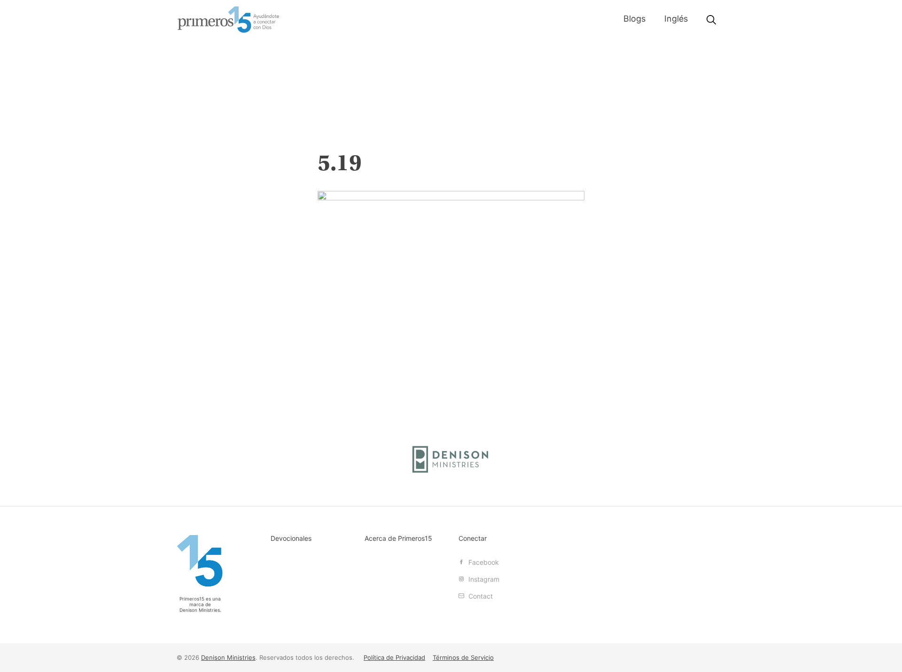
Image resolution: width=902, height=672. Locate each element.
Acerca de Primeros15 (398, 538)
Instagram (483, 579)
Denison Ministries (199, 610)
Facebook (483, 562)
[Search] (711, 20)
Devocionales (291, 538)
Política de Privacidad (394, 657)
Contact (480, 596)
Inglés (676, 19)
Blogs (634, 19)
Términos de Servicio (463, 657)
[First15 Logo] (200, 561)
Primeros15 (228, 19)
